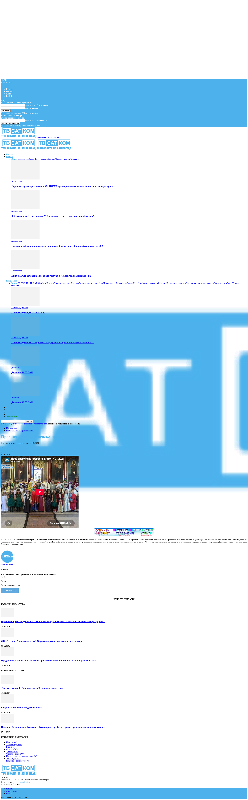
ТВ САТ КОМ (7, 450)
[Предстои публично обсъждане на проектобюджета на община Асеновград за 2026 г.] (25, 238)
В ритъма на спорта (62, 283)
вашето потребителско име (37, 105)
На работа (137, 283)
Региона (51, 159)
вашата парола (31, 108)
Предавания (11, 281)
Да (4, 577)
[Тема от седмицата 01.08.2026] (25, 305)
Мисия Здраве (127, 283)
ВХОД (9, 96)
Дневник (75, 283)
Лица (118, 283)
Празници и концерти (176, 283)
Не (4, 581)
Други (81, 283)
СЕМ (8, 94)
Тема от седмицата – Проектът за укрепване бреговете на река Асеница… (52, 342)
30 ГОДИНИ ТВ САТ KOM (30, 283)
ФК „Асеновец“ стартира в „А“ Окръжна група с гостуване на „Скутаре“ (53, 216)
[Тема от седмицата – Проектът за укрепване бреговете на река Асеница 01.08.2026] (25, 335)
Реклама (9, 91)
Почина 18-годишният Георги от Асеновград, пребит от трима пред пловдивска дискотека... (53, 727)
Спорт (229, 283)
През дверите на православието (200, 283)
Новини (9, 156)
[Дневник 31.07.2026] (25, 365)
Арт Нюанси (48, 283)
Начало (9, 154)
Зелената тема (90, 283)
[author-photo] (7, 562)
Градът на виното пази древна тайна (21, 707)
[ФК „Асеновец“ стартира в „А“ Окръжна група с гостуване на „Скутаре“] (25, 209)
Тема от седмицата (19, 308)
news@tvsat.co (24, 782)
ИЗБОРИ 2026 (12, 407)
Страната (74, 159)
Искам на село (109, 283)
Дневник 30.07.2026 (22, 402)
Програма (10, 414)
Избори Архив (41, 159)
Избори (32, 159)
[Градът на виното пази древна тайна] (7, 702)
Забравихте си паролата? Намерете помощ (19, 113)
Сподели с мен (220, 283)
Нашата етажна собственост (154, 283)
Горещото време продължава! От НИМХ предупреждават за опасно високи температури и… (63, 186)
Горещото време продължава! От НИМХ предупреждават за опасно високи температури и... (53, 621)
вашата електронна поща (36, 120)
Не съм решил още (11, 585)
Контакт (9, 89)
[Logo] (19, 150)
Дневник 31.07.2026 (22, 372)
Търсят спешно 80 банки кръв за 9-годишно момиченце (32, 688)
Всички (14, 159)
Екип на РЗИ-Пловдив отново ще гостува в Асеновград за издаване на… (52, 275)
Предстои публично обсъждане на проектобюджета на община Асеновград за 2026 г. (58, 246)
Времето (10, 410)
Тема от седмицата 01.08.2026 (28, 312)
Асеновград (23, 159)
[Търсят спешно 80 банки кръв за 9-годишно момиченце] (7, 683)
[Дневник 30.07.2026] (25, 395)
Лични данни (12, 791)
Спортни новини (62, 159)
